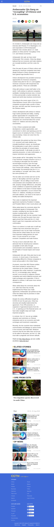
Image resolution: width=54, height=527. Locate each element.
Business (13, 488)
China (12, 481)
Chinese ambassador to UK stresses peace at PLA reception (33, 360)
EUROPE (13, 500)
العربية (12, 513)
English (13, 506)
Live (28, 493)
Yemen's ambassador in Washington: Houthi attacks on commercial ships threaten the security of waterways (33, 369)
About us (37, 525)
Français (13, 511)
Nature (28, 484)
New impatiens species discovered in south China (26, 399)
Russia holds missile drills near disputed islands (32, 464)
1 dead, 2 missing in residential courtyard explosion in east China (33, 434)
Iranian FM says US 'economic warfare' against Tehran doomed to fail (33, 455)
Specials (29, 491)
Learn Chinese (30, 498)
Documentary (14, 518)
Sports (13, 498)
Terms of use (17, 525)
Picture (29, 486)
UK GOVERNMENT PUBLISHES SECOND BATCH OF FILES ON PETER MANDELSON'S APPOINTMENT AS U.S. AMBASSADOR (33, 351)
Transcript (29, 495)
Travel (28, 481)
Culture (13, 495)
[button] (14, 420)
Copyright (24, 525)
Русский (13, 515)
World (12, 484)
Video (28, 488)
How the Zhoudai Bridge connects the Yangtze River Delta (32, 446)
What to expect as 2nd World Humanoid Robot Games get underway (33, 416)
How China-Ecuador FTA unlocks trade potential (32, 425)
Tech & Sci (14, 493)
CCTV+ (13, 520)
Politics (13, 486)
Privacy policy (31, 525)
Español (13, 508)
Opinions (13, 491)
